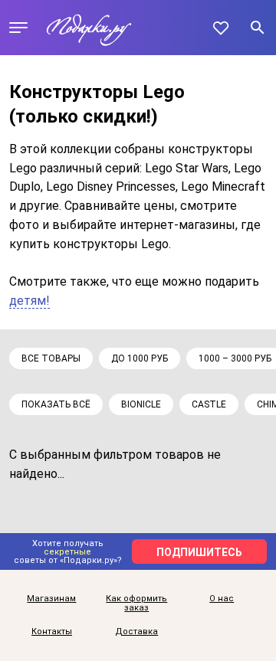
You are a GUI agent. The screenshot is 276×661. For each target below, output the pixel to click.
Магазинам (51, 599)
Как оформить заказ (136, 604)
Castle (209, 404)
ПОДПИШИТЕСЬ (199, 552)
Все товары (50, 358)
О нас (221, 599)
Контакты (51, 631)
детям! (29, 300)
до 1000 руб (139, 358)
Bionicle (141, 404)
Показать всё (55, 404)
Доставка (136, 631)
